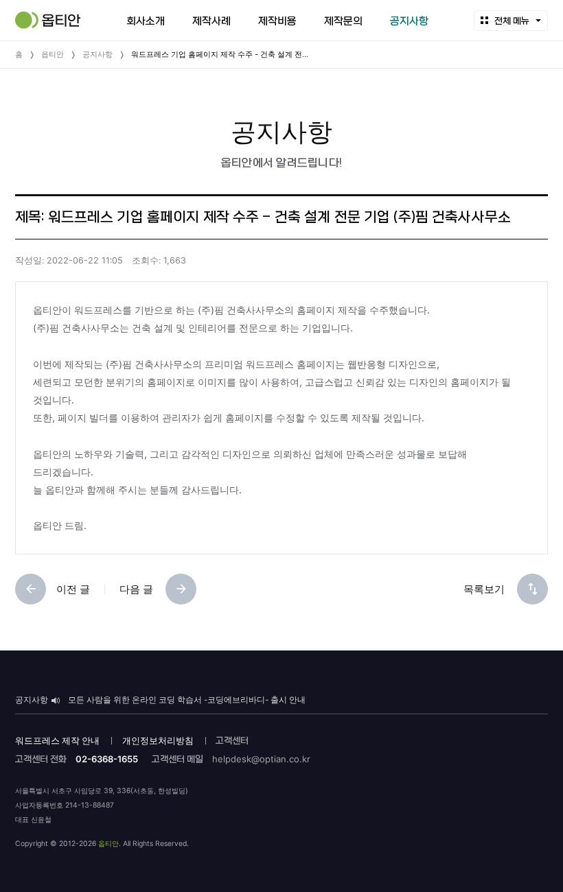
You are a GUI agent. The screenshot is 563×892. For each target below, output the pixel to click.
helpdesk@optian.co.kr (261, 758)
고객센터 (232, 741)
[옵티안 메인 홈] (47, 20)
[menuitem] (146, 20)
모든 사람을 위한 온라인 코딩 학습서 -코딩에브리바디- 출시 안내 (187, 700)
